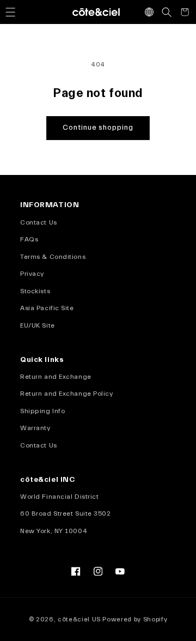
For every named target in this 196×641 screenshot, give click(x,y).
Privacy (32, 273)
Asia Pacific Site (47, 308)
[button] (10, 12)
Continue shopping (98, 127)
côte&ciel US (79, 619)
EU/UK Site (37, 325)
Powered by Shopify (134, 619)
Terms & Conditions (52, 257)
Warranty (35, 428)
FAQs (29, 239)
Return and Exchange (55, 376)
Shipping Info (42, 411)
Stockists (35, 291)
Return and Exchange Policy (66, 393)
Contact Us (38, 222)
